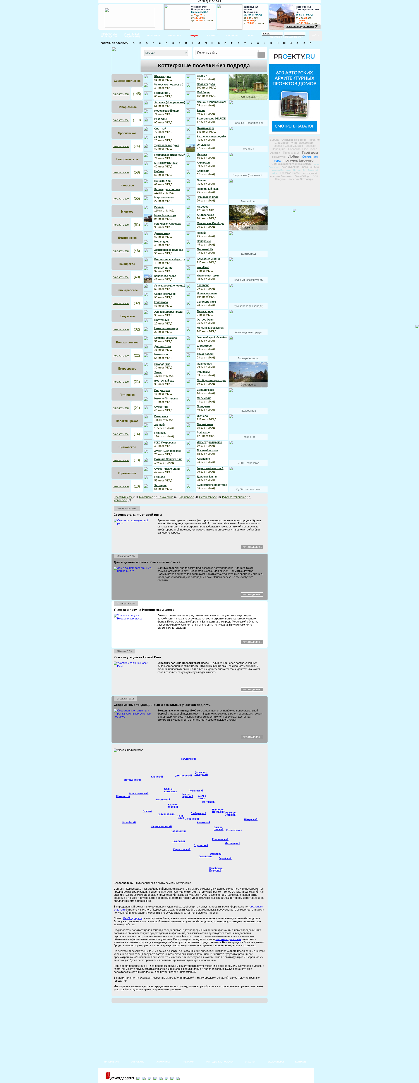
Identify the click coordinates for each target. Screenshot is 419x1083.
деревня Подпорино (281, 170)
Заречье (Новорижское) (169, 102)
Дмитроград (162, 233)
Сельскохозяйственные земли (291, 163)
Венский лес (162, 180)
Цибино (159, 171)
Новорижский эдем (166, 110)
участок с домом (302, 142)
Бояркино (203, 170)
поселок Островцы (300, 179)
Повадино (203, 406)
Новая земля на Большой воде (207, 295)
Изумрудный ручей (209, 442)
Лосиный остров (207, 450)
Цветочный (161, 320)
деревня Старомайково (288, 145)
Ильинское (120, 500)
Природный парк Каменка (207, 190)
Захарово (203, 285)
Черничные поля (207, 197)
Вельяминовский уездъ (169, 259)
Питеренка (161, 416)
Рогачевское (165, 497)
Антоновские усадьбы (211, 136)
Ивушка (202, 154)
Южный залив (163, 267)
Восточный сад (164, 380)
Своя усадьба (206, 84)
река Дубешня (290, 167)
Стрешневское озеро (294, 139)
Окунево (202, 416)
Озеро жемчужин (165, 293)
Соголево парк (206, 301)
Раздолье (160, 119)
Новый (201, 232)
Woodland (203, 267)
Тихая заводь (205, 354)
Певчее (201, 180)
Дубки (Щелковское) (167, 450)
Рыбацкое (203, 432)
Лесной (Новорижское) (211, 102)
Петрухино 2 (162, 92)
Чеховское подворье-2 (169, 84)
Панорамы (204, 241)
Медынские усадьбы (210, 327)
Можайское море (165, 215)
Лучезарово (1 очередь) (169, 285)
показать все (121, 94)
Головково (161, 302)
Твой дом (310, 152)
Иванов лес (204, 363)
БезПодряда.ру (132, 918)
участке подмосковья (228, 939)
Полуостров (162, 390)
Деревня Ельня (207, 476)
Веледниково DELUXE (211, 118)
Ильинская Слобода (167, 223)
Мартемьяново (163, 197)
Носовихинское (123, 497)
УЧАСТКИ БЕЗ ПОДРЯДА (132, 35)
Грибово (159, 477)
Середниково (205, 389)
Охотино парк (205, 128)
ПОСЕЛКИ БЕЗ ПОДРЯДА (109, 35)
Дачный (159, 424)
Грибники (160, 433)
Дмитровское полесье (168, 249)
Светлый (160, 128)
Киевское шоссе (290, 173)
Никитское (161, 354)
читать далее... (252, 546)
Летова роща (205, 311)
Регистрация (275, 37)
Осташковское (208, 497)
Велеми (202, 75)
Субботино (161, 406)
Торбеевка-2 (291, 152)
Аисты (201, 110)
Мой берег (203, 92)
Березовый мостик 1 (210, 468)
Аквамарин (204, 162)
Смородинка (162, 364)
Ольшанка (203, 144)
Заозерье (160, 485)
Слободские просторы (211, 380)
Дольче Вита (162, 346)
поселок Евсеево (298, 160)
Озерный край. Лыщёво (212, 337)
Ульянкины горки (208, 275)
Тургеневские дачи (166, 145)
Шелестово (204, 345)
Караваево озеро (165, 276)
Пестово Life (205, 249)
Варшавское (186, 497)
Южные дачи (162, 76)
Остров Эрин (205, 319)
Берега (274, 139)
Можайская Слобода (210, 223)
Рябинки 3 (203, 372)
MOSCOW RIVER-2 (166, 163)
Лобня (293, 156)
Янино (158, 372)
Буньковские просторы (212, 484)
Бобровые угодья (208, 259)
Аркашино (203, 458)
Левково (159, 136)
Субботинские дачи (167, 468)
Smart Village (302, 176)
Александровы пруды (168, 311)
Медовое (202, 206)
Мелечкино (204, 398)
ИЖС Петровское (165, 442)
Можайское (146, 497)
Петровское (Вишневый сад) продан (169, 156)
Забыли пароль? (293, 37)
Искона (159, 207)
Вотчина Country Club (168, 459)
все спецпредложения (300, 26)
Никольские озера (166, 328)
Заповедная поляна (167, 189)
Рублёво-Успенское (234, 497)
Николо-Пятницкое (166, 398)
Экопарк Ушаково (165, 337)
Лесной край (205, 424)
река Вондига (310, 167)
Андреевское (205, 215)
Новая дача (161, 241)
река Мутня (278, 156)
